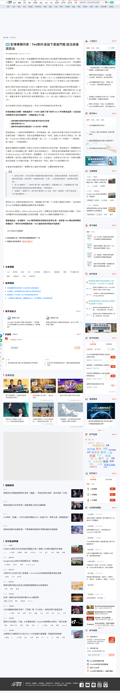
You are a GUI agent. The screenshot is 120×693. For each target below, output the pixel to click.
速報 (45, 7)
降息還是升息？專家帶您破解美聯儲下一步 (23, 238)
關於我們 (28, 683)
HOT (95, 237)
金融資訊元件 (49, 683)
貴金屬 (95, 387)
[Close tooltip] (16, 365)
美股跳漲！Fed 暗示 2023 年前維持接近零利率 (22, 295)
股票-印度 (96, 368)
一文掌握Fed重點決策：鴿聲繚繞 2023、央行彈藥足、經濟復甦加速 (29, 298)
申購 (113, 357)
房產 (73, 7)
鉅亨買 (63, 3)
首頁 (14, 3)
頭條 (8, 7)
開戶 (113, 385)
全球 (51, 3)
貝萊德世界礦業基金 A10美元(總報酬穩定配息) (98, 374)
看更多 (78, 311)
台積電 (94, 494)
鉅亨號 (70, 3)
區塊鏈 (67, 7)
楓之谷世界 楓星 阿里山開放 (70, 395)
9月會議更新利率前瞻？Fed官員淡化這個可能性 (23, 288)
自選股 (111, 7)
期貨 (61, 7)
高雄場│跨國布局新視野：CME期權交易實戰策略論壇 (104, 256)
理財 (79, 7)
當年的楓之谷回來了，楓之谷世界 (43, 396)
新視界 (85, 7)
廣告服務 (41, 683)
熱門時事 (38, 7)
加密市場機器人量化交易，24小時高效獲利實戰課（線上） (104, 247)
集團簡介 (34, 683)
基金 (41, 3)
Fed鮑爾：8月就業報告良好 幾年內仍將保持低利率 (24, 291)
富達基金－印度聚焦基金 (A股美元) (98, 365)
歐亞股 (95, 176)
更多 (112, 48)
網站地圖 (68, 683)
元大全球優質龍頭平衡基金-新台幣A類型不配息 (98, 355)
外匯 (46, 3)
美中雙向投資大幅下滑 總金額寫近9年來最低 (23, 363)
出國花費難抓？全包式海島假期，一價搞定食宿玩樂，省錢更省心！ (43, 420)
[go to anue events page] (103, 2)
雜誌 (96, 7)
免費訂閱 (111, 655)
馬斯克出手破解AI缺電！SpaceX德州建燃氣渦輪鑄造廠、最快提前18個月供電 (16, 420)
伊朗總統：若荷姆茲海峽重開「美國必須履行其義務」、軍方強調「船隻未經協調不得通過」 (70, 420)
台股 (24, 3)
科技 (24, 7)
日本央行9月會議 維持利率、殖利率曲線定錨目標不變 (63, 364)
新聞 (19, 3)
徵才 (63, 683)
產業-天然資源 (97, 379)
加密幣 (57, 3)
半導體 (94, 500)
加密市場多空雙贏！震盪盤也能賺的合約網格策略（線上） (103, 264)
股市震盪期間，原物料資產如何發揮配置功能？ (16, 396)
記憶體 (94, 489)
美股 (29, 3)
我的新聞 (103, 7)
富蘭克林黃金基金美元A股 (95, 384)
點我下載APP (27, 241)
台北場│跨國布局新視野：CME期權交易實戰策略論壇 (104, 238)
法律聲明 (75, 683)
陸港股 (35, 3)
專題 (91, 7)
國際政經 (13, 37)
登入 (108, 2)
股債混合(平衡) (97, 360)
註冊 (112, 2)
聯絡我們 (57, 683)
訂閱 (75, 3)
